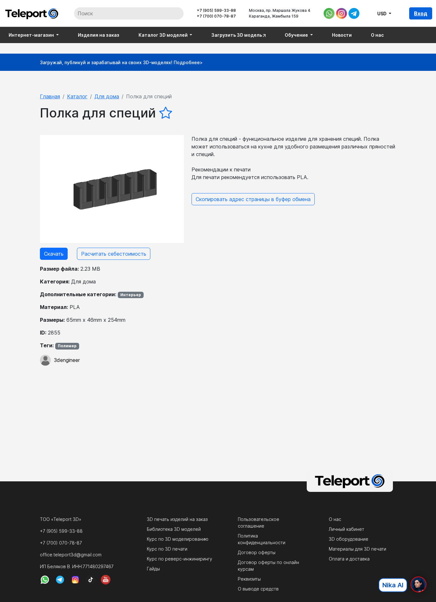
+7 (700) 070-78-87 (216, 16)
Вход (420, 13)
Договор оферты (256, 552)
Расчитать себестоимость (113, 254)
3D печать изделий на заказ (177, 519)
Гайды (153, 568)
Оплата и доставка (349, 558)
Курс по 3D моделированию (177, 539)
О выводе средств (258, 588)
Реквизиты (249, 579)
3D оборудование (348, 539)
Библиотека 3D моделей (174, 529)
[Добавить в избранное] (165, 113)
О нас (377, 35)
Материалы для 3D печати (357, 549)
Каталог (77, 96)
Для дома (106, 96)
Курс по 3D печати (167, 549)
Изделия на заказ (98, 35)
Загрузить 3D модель (237, 35)
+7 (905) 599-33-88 (216, 10)
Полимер (67, 345)
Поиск (172, 13)
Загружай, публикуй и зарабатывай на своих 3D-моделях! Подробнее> (121, 62)
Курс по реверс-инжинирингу (179, 558)
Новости (342, 35)
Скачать (54, 254)
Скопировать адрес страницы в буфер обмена (253, 199)
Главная (50, 96)
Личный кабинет (346, 529)
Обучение (297, 35)
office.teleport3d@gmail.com (70, 554)
